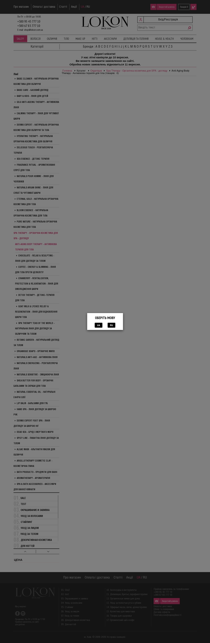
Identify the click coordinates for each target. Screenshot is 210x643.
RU (111, 325)
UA (98, 325)
